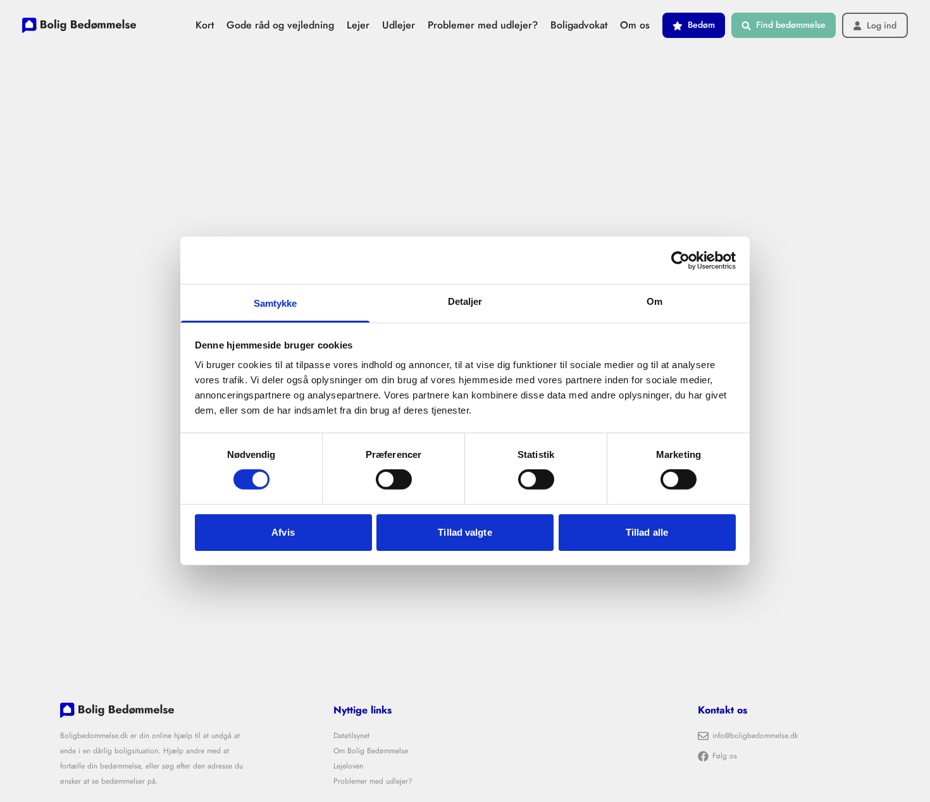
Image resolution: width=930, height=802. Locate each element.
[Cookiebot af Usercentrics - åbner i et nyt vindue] (680, 259)
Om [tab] (654, 301)
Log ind (881, 26)
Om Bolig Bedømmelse (370, 751)
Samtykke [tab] (275, 303)
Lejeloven (348, 766)
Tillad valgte (465, 532)
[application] (926, 799)
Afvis (283, 532)
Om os (635, 25)
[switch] (394, 479)
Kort (204, 25)
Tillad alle (647, 532)
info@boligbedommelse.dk (755, 736)
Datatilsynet (351, 736)
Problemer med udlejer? (483, 25)
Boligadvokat (578, 25)
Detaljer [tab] (465, 301)
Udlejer (398, 25)
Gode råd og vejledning (280, 25)
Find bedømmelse (791, 25)
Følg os (724, 756)
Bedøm (701, 25)
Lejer (358, 25)
